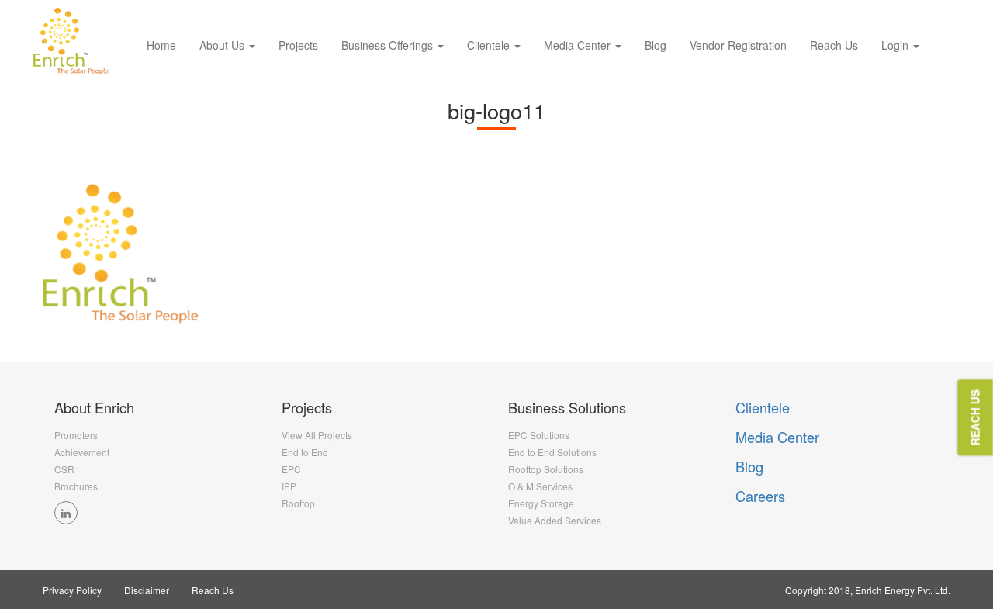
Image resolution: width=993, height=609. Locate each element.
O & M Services (540, 486)
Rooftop (298, 503)
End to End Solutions (552, 451)
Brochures (76, 486)
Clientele (490, 45)
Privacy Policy (72, 590)
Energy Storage (541, 503)
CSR (64, 469)
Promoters (76, 434)
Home (161, 45)
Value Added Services (554, 520)
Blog (655, 45)
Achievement (81, 451)
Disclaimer (146, 590)
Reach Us (834, 45)
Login (896, 45)
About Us (223, 45)
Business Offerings (388, 45)
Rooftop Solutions (545, 469)
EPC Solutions (538, 434)
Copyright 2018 (817, 590)
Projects (298, 45)
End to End (305, 451)
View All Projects (317, 434)
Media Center (579, 45)
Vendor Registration (738, 45)
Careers (760, 496)
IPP (289, 486)
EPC (291, 469)
